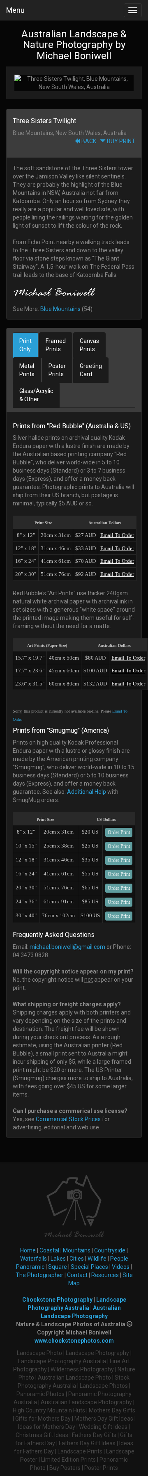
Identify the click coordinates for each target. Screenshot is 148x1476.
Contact (77, 1275)
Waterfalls (33, 1258)
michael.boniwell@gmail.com (67, 947)
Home (28, 1250)
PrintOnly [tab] (25, 345)
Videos (121, 1267)
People (119, 1258)
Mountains (76, 1250)
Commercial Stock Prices (68, 1119)
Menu (15, 10)
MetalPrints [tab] (27, 370)
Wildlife (97, 1258)
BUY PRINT (120, 141)
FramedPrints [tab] (56, 345)
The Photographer (39, 1275)
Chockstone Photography (57, 1299)
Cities (76, 1258)
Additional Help (86, 791)
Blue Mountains (60, 309)
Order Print (119, 832)
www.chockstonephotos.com (74, 1340)
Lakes (58, 1258)
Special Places (89, 1267)
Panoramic (30, 1267)
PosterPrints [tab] (57, 370)
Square (57, 1267)
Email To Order (117, 535)
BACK (88, 141)
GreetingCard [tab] (91, 370)
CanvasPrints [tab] (89, 345)
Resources (105, 1275)
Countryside (109, 1250)
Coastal (49, 1250)
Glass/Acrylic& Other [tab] (36, 395)
